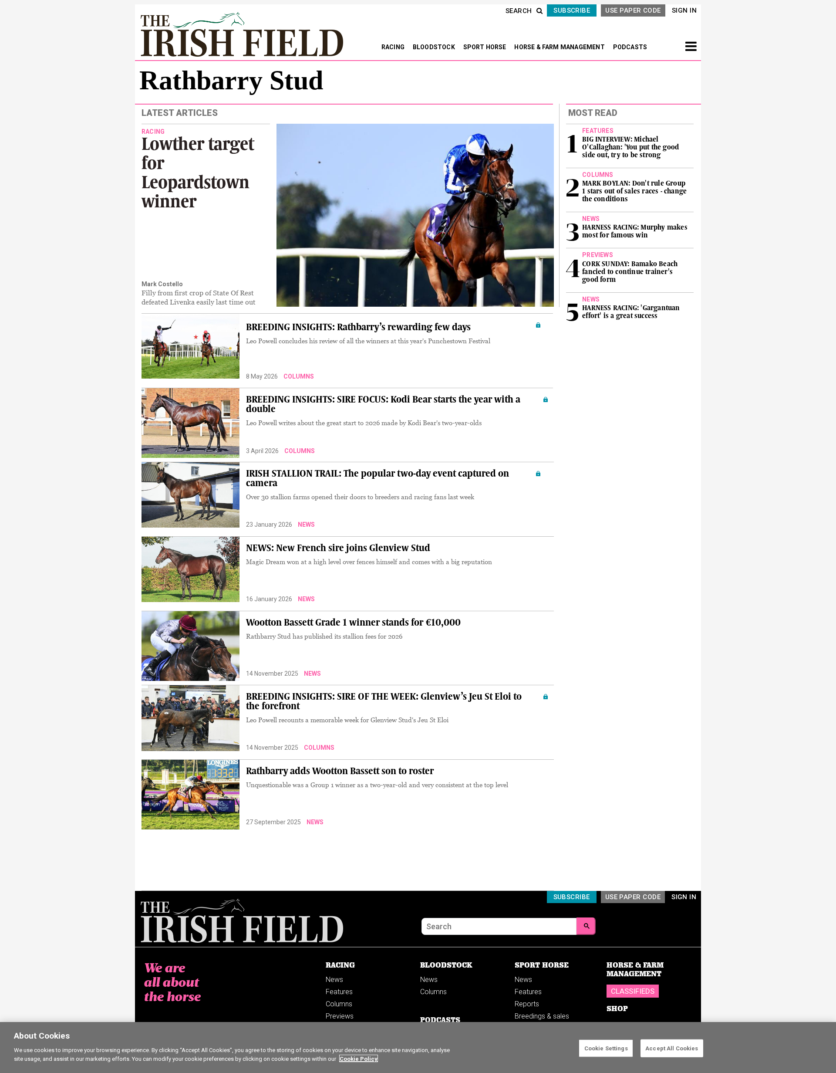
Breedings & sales (542, 1016)
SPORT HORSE (485, 47)
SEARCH (519, 11)
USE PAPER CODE (633, 10)
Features (339, 992)
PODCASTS (630, 47)
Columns (298, 376)
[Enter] (586, 926)
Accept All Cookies (671, 1048)
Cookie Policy (359, 1058)
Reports (527, 1004)
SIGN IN (684, 10)
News (306, 524)
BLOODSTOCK (434, 47)
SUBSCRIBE (571, 10)
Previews (340, 1016)
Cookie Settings (606, 1048)
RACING (393, 47)
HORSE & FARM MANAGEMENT (560, 47)
